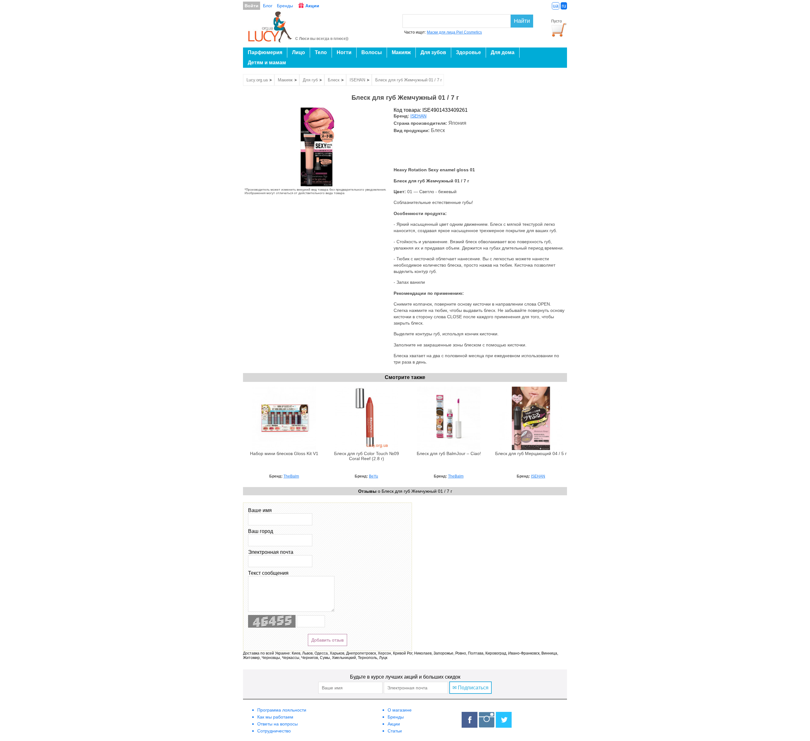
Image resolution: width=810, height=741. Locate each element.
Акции (312, 5)
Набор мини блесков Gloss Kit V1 (284, 453)
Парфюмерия (265, 52)
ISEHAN (418, 116)
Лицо (298, 52)
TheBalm (291, 476)
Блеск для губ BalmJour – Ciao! (449, 453)
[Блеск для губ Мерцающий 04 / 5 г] (531, 448)
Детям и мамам (267, 62)
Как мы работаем (275, 716)
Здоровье (468, 52)
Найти (522, 21)
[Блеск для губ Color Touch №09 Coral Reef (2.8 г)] (366, 448)
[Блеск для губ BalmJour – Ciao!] (448, 448)
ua (555, 6)
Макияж (401, 52)
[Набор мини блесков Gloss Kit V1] (284, 448)
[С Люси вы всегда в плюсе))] (270, 40)
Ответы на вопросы (277, 723)
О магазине (400, 709)
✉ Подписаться (470, 687)
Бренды (285, 5)
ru (564, 6)
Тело (321, 52)
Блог (267, 5)
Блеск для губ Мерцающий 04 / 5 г (531, 453)
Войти (252, 5)
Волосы (371, 52)
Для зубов (433, 52)
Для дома (502, 52)
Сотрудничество (274, 730)
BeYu (373, 476)
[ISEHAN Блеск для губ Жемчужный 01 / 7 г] (317, 184)
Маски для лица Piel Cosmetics (454, 32)
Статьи (395, 730)
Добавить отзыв (327, 640)
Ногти (344, 52)
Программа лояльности (281, 709)
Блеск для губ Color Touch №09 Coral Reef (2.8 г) (366, 456)
